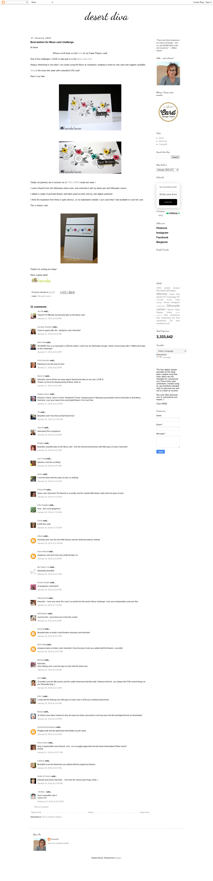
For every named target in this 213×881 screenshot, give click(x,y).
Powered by (161, 213)
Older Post (144, 812)
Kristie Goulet (43, 582)
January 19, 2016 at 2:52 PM (49, 719)
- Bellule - (41, 792)
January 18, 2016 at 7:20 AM (49, 512)
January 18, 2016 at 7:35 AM (49, 528)
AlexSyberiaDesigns (166, 290)
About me (163, 141)
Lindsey (40, 761)
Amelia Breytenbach (46, 727)
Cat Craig (41, 459)
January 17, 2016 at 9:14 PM (49, 368)
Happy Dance (43, 394)
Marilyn (40, 660)
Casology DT (173, 297)
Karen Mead (42, 551)
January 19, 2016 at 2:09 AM (49, 670)
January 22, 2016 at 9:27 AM (49, 768)
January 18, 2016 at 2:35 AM (49, 435)
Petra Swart (42, 743)
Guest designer (172, 302)
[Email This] (61, 292)
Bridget (40, 443)
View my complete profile (58, 843)
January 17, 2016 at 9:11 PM (49, 334)
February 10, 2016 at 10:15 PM (50, 801)
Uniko (169, 312)
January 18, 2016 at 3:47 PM (49, 574)
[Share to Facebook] (70, 292)
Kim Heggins (43, 505)
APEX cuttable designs (168, 288)
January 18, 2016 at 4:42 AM (49, 481)
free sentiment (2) (165, 318)
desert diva (106, 16)
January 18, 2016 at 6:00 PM (49, 590)
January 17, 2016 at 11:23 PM (50, 404)
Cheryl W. (41, 490)
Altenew (161, 293)
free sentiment (172, 315)
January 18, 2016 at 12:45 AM (50, 419)
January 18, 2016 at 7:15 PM (49, 605)
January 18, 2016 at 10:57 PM (50, 652)
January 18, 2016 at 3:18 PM (49, 559)
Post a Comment (41, 807)
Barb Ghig (41, 644)
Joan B (40, 428)
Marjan (40, 712)
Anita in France (44, 776)
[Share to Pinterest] (73, 292)
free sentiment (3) (168, 319)
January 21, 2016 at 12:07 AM (50, 752)
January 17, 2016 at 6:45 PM (49, 318)
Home (90, 812)
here (80, 53)
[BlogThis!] (64, 292)
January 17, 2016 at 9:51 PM (49, 386)
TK (38, 412)
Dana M (40, 629)
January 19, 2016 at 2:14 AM (49, 688)
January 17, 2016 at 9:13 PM (49, 352)
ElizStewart (42, 613)
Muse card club (84, 59)
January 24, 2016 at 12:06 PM (50, 783)
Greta (39, 521)
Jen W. (40, 311)
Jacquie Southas (44, 327)
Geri (39, 678)
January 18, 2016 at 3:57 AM (49, 466)
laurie (39, 474)
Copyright (163, 144)
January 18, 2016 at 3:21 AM (49, 450)
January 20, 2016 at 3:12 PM (49, 734)
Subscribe (168, 202)
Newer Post (36, 812)
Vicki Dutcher (43, 360)
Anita (32, 70)
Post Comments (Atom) (51, 817)
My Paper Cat (43, 567)
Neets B (41, 376)
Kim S (40, 696)
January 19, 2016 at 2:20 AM (49, 703)
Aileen (40, 536)
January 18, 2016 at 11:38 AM (50, 543)
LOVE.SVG (160, 306)
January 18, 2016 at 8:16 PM (49, 621)
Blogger (118, 858)
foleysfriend (42, 598)
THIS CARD (72, 182)
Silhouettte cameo (44, 296)
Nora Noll (41, 342)
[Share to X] (67, 292)
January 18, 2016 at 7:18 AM (49, 497)
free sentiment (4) (168, 322)
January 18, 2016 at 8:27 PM (49, 636)
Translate (167, 357)
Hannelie (55, 839)
